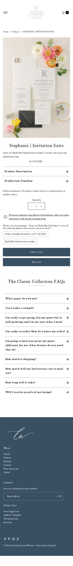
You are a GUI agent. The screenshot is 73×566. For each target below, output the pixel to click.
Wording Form (11, 518)
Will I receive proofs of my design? (28, 392)
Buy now (36, 262)
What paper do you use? (21, 298)
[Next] (64, 87)
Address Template (12, 515)
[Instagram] (13, 539)
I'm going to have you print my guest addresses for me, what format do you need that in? (34, 345)
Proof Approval (11, 511)
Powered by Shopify (46, 545)
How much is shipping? (20, 359)
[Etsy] (18, 539)
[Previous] (8, 87)
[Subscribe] (58, 496)
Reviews (8, 522)
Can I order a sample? (19, 308)
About (7, 472)
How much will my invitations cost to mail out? (34, 371)
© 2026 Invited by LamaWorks (19, 545)
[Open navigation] (5, 12)
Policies (7, 457)
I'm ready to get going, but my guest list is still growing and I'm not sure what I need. (34, 320)
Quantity (36, 199)
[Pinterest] (9, 539)
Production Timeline (19, 181)
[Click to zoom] (64, 43)
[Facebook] (5, 539)
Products (16, 31)
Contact (7, 465)
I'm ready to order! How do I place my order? (35, 331)
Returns (7, 461)
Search (7, 454)
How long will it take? (20, 382)
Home (6, 31)
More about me (11, 468)
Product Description (18, 171)
